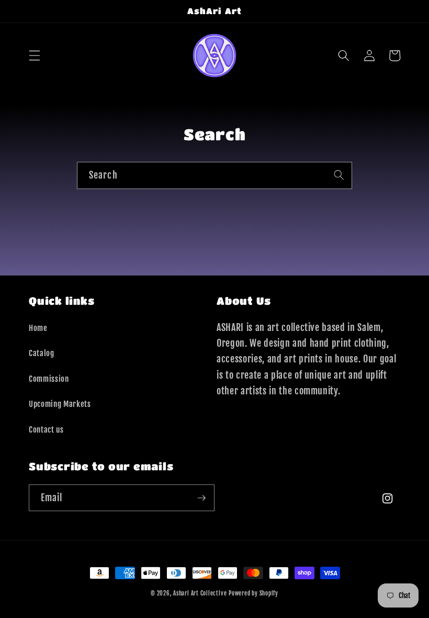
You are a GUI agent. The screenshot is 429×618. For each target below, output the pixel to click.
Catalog (41, 353)
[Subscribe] (201, 498)
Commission (49, 378)
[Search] (339, 174)
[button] (34, 55)
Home (38, 328)
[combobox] (214, 175)
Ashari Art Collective (200, 593)
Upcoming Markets (60, 404)
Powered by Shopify (253, 593)
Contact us (46, 429)
